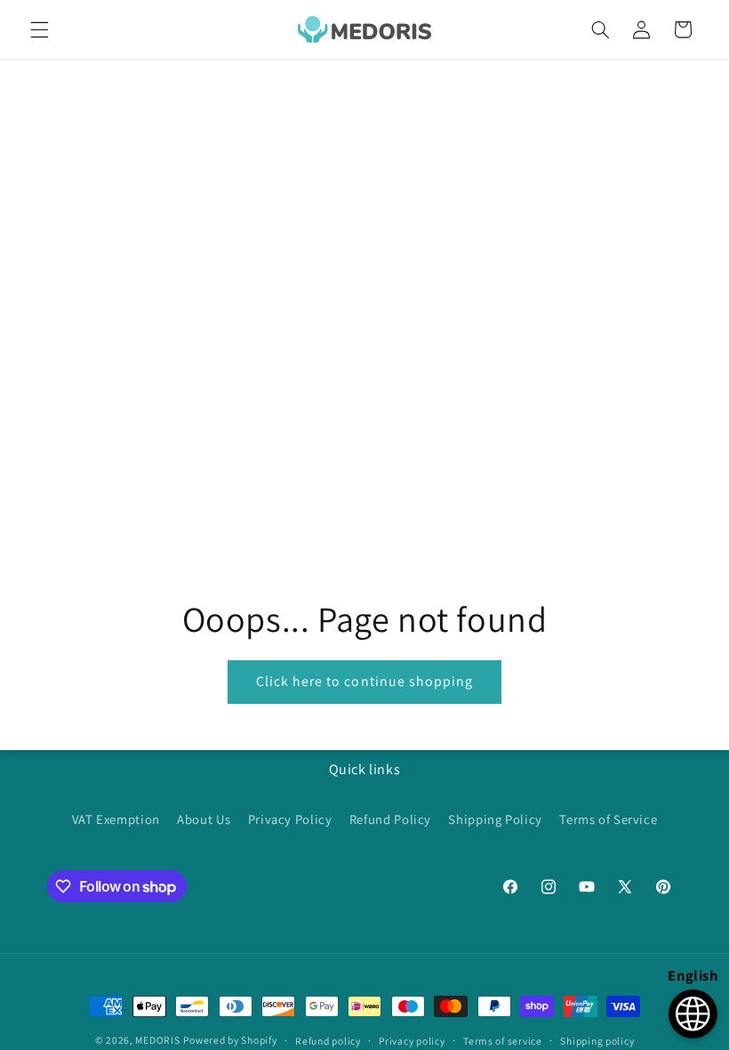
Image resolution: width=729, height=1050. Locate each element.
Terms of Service (608, 819)
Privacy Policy (290, 819)
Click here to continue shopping (365, 681)
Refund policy (328, 1040)
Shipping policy (597, 1040)
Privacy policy (412, 1040)
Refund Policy (390, 819)
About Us (203, 819)
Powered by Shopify (229, 1039)
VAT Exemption (116, 819)
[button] (39, 29)
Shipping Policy (494, 819)
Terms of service (502, 1040)
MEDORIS (157, 1039)
